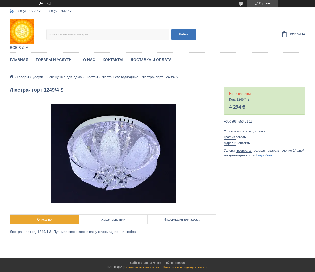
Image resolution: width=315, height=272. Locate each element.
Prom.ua (179, 263)
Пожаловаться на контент (142, 267)
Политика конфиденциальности (185, 267)
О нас (89, 60)
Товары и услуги (54, 60)
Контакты (113, 60)
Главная (19, 60)
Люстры (91, 77)
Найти (183, 34)
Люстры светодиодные (120, 77)
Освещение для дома (64, 77)
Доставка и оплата (151, 60)
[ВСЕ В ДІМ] (28, 31)
